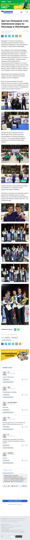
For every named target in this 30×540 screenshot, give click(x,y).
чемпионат (14, 337)
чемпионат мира (6, 340)
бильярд (7, 337)
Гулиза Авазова (5, 32)
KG (21, 12)
